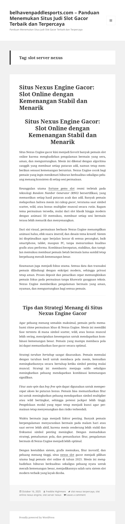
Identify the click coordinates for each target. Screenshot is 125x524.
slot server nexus (52, 494)
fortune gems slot (62, 188)
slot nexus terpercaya (82, 491)
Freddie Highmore (56, 491)
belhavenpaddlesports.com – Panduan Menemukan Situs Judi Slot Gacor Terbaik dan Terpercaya (54, 18)
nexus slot (67, 455)
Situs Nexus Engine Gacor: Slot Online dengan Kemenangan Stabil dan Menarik (56, 97)
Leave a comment (76, 494)
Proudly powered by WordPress (36, 517)
